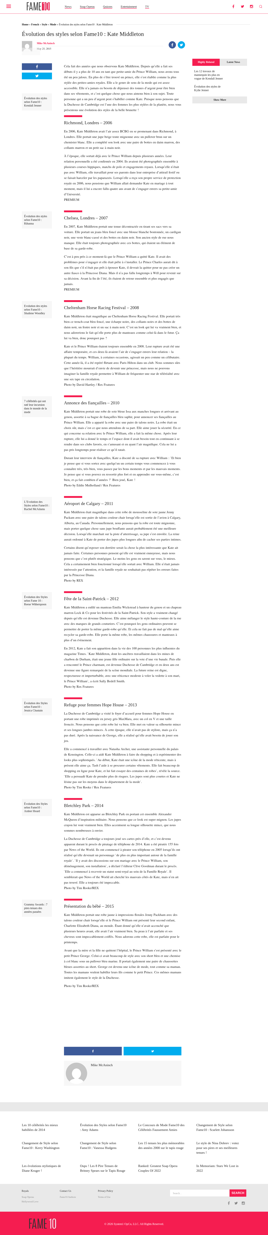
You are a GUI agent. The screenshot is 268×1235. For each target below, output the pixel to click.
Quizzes (107, 6)
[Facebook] (172, 44)
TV (147, 6)
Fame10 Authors (68, 1197)
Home (25, 24)
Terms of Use (104, 1197)
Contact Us (65, 1191)
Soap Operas (87, 6)
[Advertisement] (122, 1017)
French (35, 24)
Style (44, 24)
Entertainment (129, 6)
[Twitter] (181, 44)
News (68, 6)
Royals (25, 1191)
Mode (53, 24)
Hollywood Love (30, 1201)
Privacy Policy (105, 1191)
